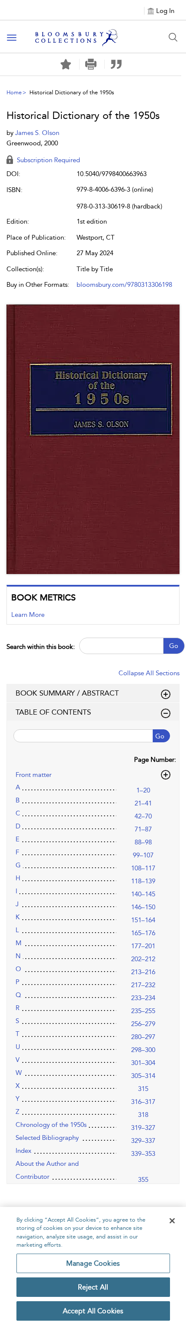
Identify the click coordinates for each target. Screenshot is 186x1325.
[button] (91, 64)
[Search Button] (173, 37)
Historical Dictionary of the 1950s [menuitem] (71, 92)
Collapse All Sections (149, 673)
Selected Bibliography (47, 1138)
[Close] (172, 1220)
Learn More (28, 615)
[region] (93, 1266)
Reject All (93, 1287)
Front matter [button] (33, 775)
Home (14, 92)
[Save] (66, 64)
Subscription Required (47, 160)
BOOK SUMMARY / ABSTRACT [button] (67, 693)
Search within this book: (40, 647)
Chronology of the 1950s (51, 1125)
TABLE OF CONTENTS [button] (53, 712)
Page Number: (155, 760)
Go (173, 646)
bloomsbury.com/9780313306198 (124, 285)
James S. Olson (37, 133)
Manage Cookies (93, 1263)
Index (24, 1151)
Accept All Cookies (93, 1311)
